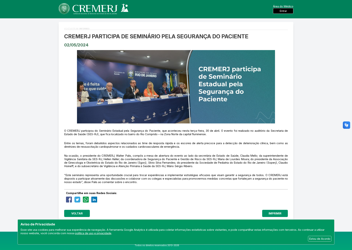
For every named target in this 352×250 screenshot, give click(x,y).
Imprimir (275, 213)
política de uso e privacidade (93, 233)
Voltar (77, 213)
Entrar (283, 11)
